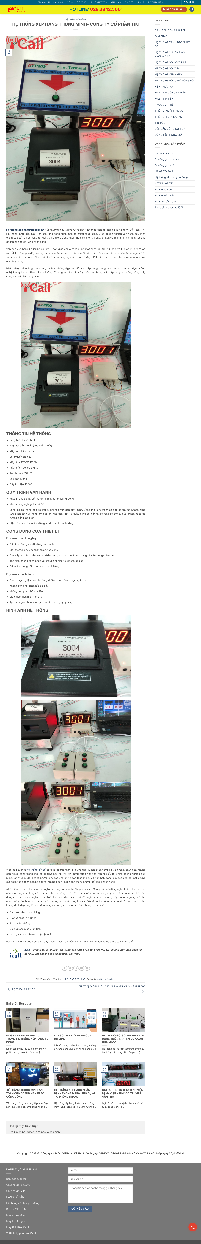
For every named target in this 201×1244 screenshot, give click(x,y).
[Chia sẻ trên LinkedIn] (87, 968)
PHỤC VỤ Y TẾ (98, 2)
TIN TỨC (129, 2)
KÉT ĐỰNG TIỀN (165, 183)
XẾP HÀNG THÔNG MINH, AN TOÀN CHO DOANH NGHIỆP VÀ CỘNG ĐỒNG (25, 1093)
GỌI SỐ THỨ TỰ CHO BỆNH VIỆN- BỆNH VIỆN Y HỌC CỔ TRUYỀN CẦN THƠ (123, 1093)
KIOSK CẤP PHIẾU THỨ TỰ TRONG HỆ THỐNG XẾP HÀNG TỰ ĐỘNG (27, 1039)
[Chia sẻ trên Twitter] (70, 968)
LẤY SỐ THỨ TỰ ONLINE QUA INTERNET (72, 1037)
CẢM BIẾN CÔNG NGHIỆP (170, 30)
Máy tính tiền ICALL (166, 201)
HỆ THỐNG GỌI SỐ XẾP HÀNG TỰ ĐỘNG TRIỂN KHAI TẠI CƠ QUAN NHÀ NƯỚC (123, 1039)
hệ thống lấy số (36, 869)
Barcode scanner (165, 153)
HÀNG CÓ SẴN (164, 171)
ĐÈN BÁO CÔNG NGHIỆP (170, 128)
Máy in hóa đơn (164, 189)
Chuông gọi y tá (164, 165)
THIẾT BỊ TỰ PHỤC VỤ (168, 116)
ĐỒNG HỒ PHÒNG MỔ (168, 134)
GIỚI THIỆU (82, 2)
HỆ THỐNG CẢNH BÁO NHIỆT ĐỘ (172, 44)
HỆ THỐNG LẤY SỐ (23, 989)
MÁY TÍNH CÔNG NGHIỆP (170, 92)
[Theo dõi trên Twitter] (190, 2)
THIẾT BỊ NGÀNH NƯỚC (169, 110)
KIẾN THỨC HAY (165, 86)
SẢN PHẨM (116, 2)
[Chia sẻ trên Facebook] (64, 968)
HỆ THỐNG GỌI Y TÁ (167, 68)
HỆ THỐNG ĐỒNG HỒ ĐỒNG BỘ (174, 80)
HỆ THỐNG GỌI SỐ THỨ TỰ (172, 62)
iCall (27, 950)
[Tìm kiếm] (191, 9)
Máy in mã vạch (164, 195)
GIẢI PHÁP (58, 2)
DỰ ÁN (70, 2)
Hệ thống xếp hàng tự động (171, 177)
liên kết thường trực (105, 979)
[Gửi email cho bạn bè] (76, 968)
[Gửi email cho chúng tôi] (193, 2)
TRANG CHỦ (44, 2)
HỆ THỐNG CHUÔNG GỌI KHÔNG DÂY (170, 54)
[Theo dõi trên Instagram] (187, 2)
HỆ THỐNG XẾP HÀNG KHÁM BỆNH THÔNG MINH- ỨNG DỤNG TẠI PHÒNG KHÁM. (74, 1093)
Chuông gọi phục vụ (167, 159)
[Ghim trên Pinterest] (81, 968)
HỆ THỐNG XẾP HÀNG (76, 19)
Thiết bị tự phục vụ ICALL (170, 207)
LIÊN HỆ (140, 2)
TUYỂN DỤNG (154, 2)
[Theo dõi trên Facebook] (184, 2)
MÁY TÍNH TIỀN (164, 98)
